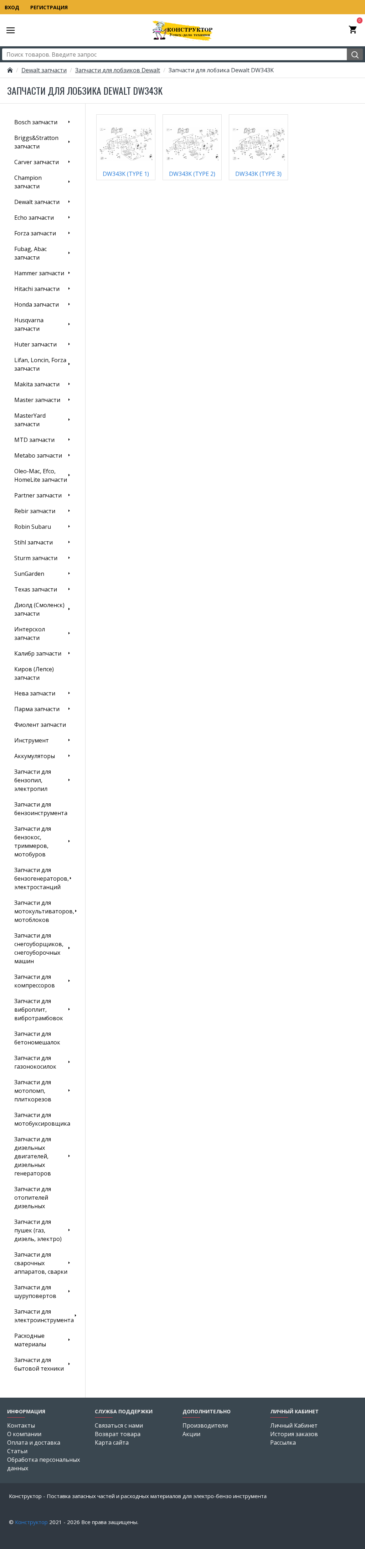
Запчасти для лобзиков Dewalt (117, 70)
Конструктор (31, 1521)
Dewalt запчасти (44, 70)
